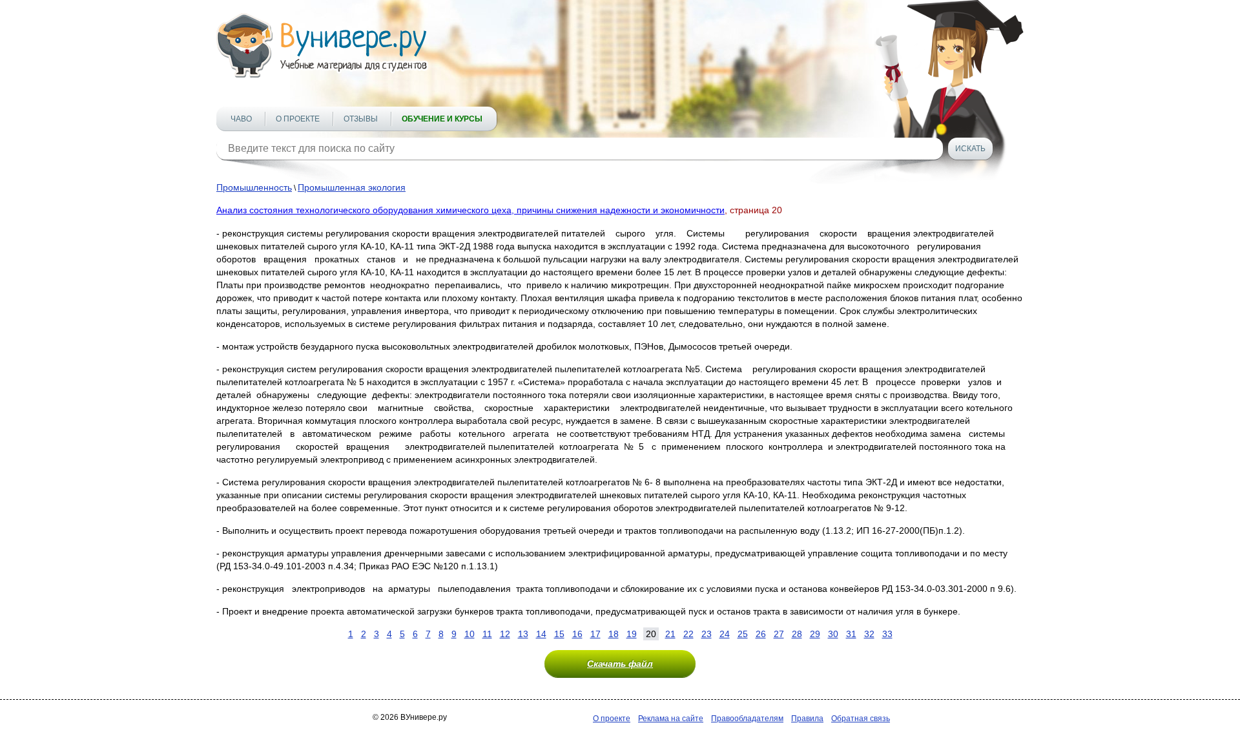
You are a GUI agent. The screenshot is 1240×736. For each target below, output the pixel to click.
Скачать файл (620, 663)
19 (631, 634)
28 (797, 634)
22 (688, 634)
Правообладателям (747, 718)
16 (577, 634)
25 (743, 634)
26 (761, 634)
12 (505, 634)
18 (613, 634)
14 (541, 634)
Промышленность (254, 187)
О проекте (298, 118)
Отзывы (361, 118)
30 (833, 634)
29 (815, 634)
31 (851, 634)
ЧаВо (241, 118)
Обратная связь (860, 718)
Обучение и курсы (442, 118)
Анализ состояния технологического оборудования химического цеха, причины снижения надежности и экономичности (470, 210)
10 (469, 634)
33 (887, 634)
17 (595, 634)
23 (706, 634)
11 (487, 634)
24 (724, 634)
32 (869, 634)
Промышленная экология (352, 187)
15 (559, 634)
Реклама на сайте (670, 718)
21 (670, 634)
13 (523, 634)
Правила (807, 718)
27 (779, 634)
